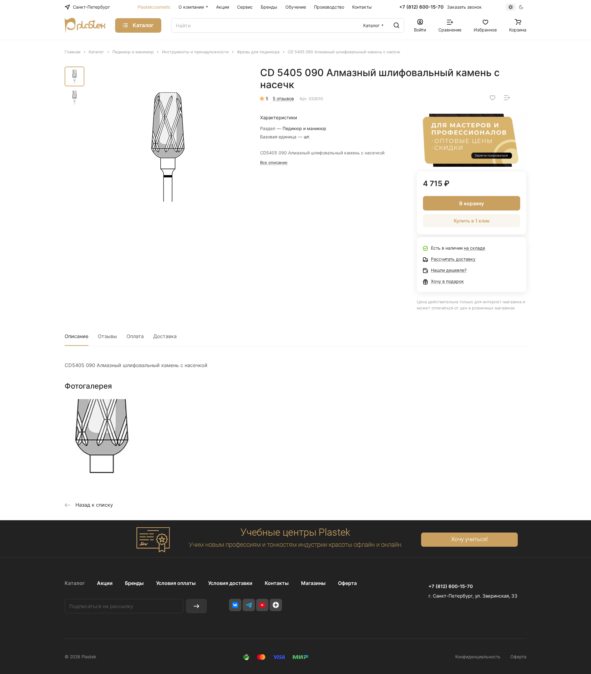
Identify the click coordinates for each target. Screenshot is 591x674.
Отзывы (107, 336)
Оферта (347, 583)
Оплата (135, 336)
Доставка (165, 336)
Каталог (75, 583)
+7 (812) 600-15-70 (421, 7)
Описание (76, 336)
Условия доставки (230, 583)
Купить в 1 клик (472, 221)
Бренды (134, 583)
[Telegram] (249, 605)
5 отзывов (283, 98)
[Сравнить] (507, 97)
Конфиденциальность (478, 656)
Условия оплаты (176, 583)
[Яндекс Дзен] (276, 605)
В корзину (471, 203)
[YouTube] (262, 605)
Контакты (277, 583)
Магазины (313, 583)
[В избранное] (492, 97)
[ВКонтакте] (235, 605)
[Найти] (396, 25)
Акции (105, 583)
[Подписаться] (196, 606)
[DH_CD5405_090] (167, 146)
